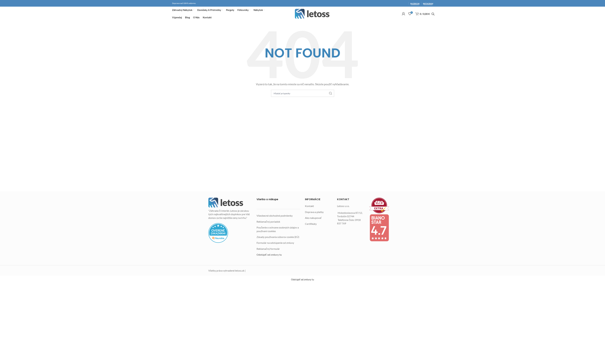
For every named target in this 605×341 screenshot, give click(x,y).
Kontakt (309, 205)
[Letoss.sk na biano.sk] (383, 228)
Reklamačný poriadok (268, 221)
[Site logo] (312, 13)
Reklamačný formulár (268, 248)
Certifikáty (311, 223)
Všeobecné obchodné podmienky (275, 215)
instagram (428, 4)
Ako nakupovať (313, 217)
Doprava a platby (314, 211)
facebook (415, 4)
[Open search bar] (433, 14)
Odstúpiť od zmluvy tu (269, 254)
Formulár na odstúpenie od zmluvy (275, 242)
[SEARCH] (330, 93)
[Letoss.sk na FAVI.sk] (383, 205)
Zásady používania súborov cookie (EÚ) (278, 236)
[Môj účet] (403, 14)
